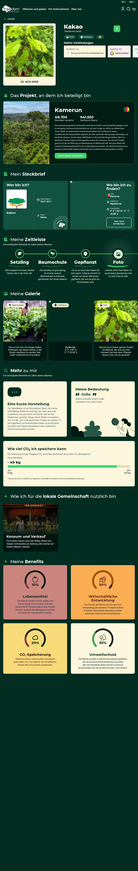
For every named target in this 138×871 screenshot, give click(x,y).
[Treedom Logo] (11, 9)
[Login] (122, 9)
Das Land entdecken (119, 222)
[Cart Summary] (134, 9)
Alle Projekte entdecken (70, 156)
